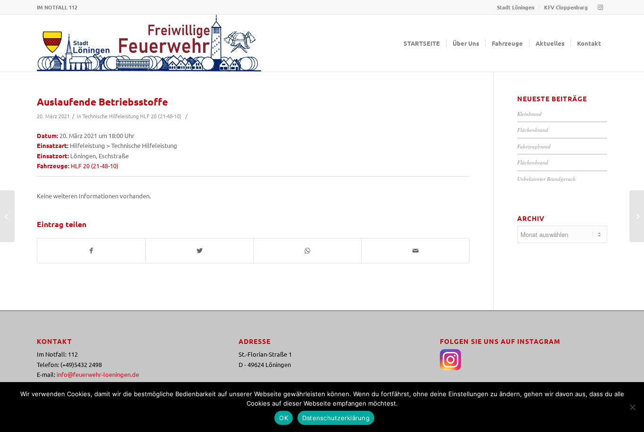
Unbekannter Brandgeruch (546, 178)
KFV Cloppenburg (566, 7)
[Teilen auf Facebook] (91, 250)
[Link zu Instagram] (600, 7)
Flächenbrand (532, 129)
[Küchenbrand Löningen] (636, 216)
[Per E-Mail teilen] (415, 250)
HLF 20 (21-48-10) (161, 116)
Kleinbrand (529, 113)
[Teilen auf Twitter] (199, 250)
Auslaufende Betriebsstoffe (102, 101)
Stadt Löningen (515, 7)
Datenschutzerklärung (336, 418)
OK (283, 418)
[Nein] (632, 407)
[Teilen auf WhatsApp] (307, 250)
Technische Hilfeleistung (111, 116)
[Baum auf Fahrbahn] (7, 216)
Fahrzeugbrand (534, 146)
